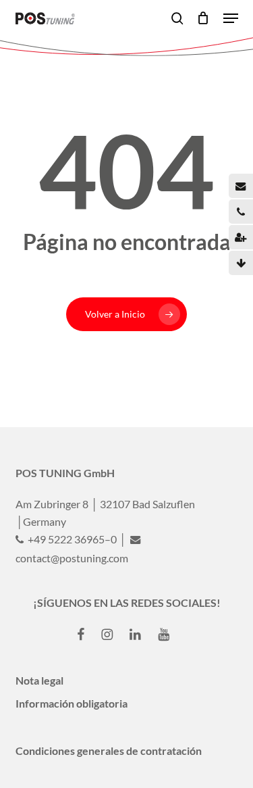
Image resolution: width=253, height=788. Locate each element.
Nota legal (39, 680)
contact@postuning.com (72, 557)
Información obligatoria (72, 703)
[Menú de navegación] (230, 18)
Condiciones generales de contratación (109, 750)
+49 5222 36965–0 (71, 539)
